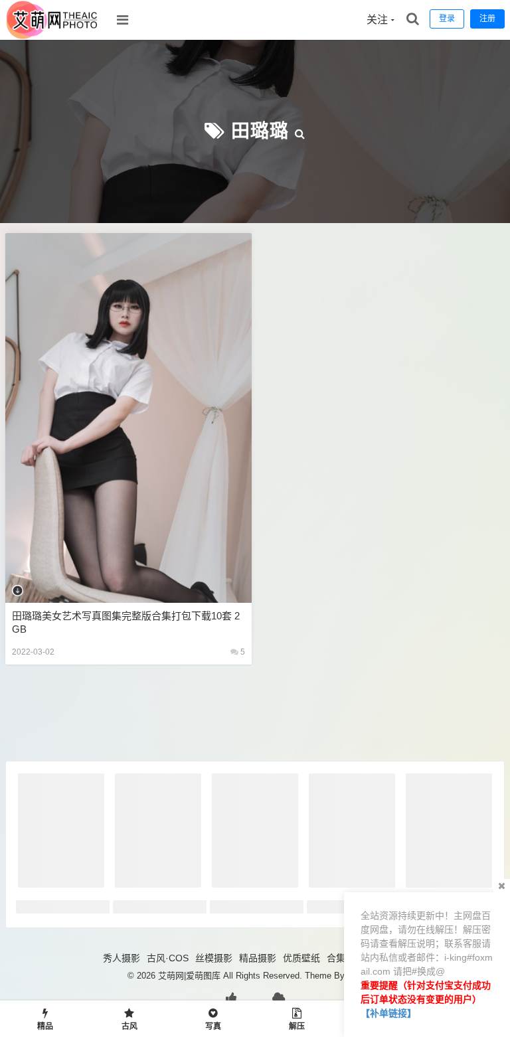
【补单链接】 (388, 1013)
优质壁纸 (301, 958)
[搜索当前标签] (300, 131)
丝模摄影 (213, 958)
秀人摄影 (121, 958)
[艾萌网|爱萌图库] (52, 36)
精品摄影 (257, 958)
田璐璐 (260, 131)
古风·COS (168, 958)
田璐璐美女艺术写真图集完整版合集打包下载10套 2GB (126, 622)
